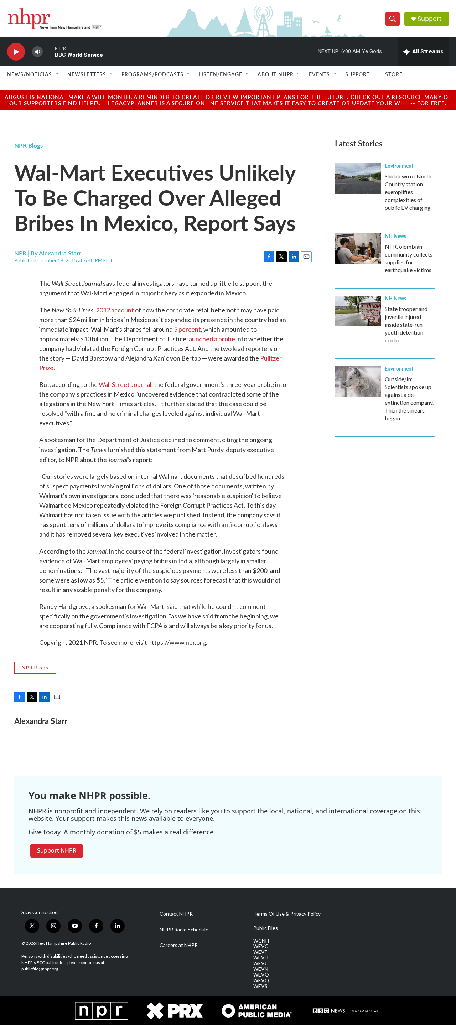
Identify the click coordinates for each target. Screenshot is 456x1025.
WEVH (260, 958)
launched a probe (211, 339)
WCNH (261, 941)
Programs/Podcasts (152, 74)
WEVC (260, 946)
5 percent (187, 329)
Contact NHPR (176, 914)
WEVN (260, 969)
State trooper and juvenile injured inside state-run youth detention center (406, 324)
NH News (395, 235)
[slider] (49, 51)
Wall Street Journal (125, 384)
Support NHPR (56, 850)
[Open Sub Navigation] (57, 74)
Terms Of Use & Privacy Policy (287, 914)
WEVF (260, 952)
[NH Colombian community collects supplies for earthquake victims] (358, 248)
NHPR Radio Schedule (184, 929)
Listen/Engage (220, 74)
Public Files (265, 928)
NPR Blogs (28, 145)
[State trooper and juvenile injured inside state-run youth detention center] (358, 311)
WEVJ (259, 963)
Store (394, 74)
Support (430, 18)
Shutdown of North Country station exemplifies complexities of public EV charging (408, 192)
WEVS (260, 986)
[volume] (37, 52)
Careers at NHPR (179, 945)
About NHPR (276, 74)
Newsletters (86, 74)
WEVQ (261, 980)
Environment (399, 165)
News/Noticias (29, 74)
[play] (16, 52)
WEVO (261, 975)
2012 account (115, 310)
